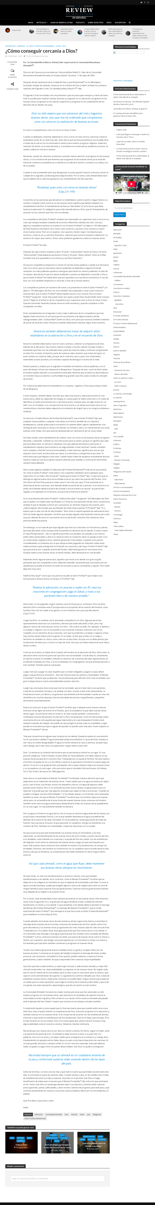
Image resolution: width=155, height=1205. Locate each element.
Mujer (82, 1139)
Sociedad (101, 1139)
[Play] (116, 192)
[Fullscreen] (146, 192)
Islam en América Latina (61, 22)
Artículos (41, 22)
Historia (20, 1138)
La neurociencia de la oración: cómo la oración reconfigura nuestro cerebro (91, 32)
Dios (66, 1114)
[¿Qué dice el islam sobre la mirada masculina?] (55, 31)
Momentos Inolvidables (123, 80)
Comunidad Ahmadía (54, 1114)
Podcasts (80, 22)
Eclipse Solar (16, 30)
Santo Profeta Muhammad (35, 1118)
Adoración (10, 46)
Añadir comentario (12, 76)
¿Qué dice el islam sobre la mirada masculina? (66, 31)
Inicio (30, 22)
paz (64, 46)
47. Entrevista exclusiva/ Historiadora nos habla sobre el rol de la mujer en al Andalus (140, 33)
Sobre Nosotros (95, 22)
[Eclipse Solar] (7, 30)
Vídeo (109, 22)
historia (74, 1114)
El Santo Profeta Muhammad (40, 46)
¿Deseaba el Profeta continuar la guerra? (130, 108)
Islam (58, 46)
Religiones (97, 1114)
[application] (131, 184)
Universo (20, 1141)
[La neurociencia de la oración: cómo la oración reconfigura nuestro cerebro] (80, 32)
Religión (91, 1139)
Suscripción (120, 22)
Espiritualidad (51, 1138)
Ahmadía (21, 46)
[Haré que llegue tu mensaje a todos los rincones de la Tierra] (31, 31)
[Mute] (143, 192)
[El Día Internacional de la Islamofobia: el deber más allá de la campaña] (104, 32)
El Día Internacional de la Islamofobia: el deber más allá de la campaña (115, 32)
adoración (39, 1114)
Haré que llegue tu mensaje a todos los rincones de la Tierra (43, 31)
